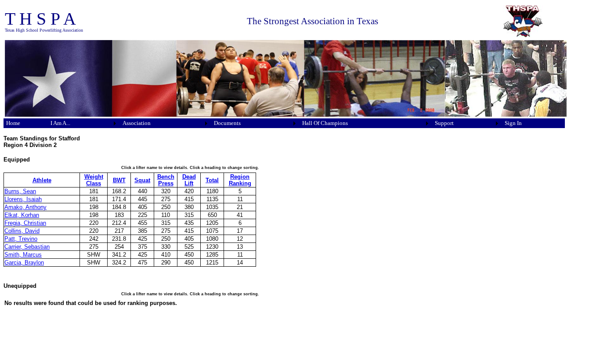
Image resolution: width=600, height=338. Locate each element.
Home (13, 123)
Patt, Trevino (20, 238)
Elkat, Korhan (21, 215)
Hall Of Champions (325, 123)
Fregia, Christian (25, 223)
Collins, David (22, 231)
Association (137, 123)
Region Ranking (240, 180)
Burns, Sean (20, 191)
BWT (119, 180)
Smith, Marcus (23, 254)
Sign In (513, 123)
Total (212, 180)
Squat (142, 180)
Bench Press (165, 180)
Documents (227, 123)
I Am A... (60, 123)
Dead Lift (189, 180)
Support (444, 123)
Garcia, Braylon (24, 262)
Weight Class (93, 180)
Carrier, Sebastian (27, 246)
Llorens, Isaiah (23, 199)
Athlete (42, 180)
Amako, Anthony (25, 207)
